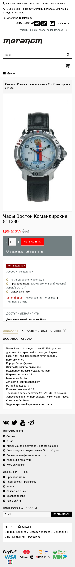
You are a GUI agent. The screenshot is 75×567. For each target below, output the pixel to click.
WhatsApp (12, 18)
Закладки (60, 531)
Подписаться (61, 514)
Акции (10, 486)
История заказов (40, 531)
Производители (16, 477)
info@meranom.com (54, 3)
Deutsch (58, 30)
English (33, 30)
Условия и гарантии (18, 459)
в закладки (17, 251)
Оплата (26, 338)
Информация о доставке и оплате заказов (32, 445)
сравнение (36, 251)
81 (49, 84)
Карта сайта (13, 500)
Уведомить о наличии (19, 271)
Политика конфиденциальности (26, 455)
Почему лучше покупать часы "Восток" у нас (33, 450)
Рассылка (34, 536)
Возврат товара (15, 495)
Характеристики (34, 330)
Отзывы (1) (58, 330)
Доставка (10, 338)
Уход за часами (15, 464)
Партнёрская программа (21, 481)
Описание (10, 330)
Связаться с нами (17, 491)
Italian (50, 30)
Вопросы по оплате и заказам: (22, 3)
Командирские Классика (31, 84)
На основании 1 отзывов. (40, 297)
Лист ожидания (15, 536)
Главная (10, 84)
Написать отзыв (17, 301)
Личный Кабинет (15, 531)
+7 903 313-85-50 (15, 9)
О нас (9, 441)
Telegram (27, 18)
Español (41, 30)
